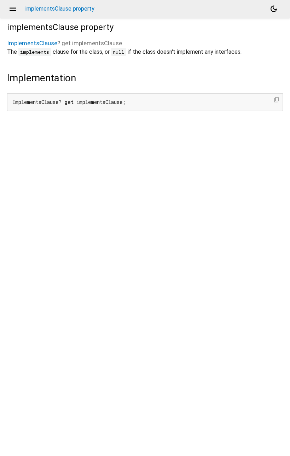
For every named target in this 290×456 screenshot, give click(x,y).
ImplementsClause (32, 43)
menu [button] (12, 9)
